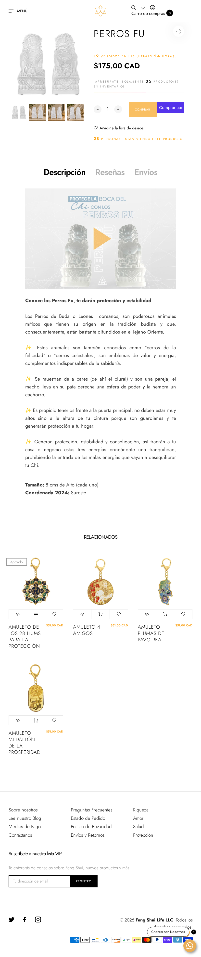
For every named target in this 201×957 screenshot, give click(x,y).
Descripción (65, 172)
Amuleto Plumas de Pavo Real (151, 633)
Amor (138, 818)
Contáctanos (20, 835)
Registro (83, 881)
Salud (138, 826)
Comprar (100, 614)
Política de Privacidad (91, 826)
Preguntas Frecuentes (92, 810)
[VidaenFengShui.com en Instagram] (38, 919)
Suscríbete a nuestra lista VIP (35, 854)
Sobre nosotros (23, 810)
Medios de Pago (25, 826)
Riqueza (141, 810)
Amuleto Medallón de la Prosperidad (24, 743)
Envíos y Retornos (88, 835)
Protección (143, 835)
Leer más (36, 614)
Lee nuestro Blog (25, 818)
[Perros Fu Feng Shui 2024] (100, 238)
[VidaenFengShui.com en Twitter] (11, 919)
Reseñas (110, 172)
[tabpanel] (47, 64)
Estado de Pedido (88, 818)
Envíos (145, 172)
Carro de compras (151, 13)
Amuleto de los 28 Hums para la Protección (25, 636)
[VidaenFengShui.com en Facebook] (25, 919)
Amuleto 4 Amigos (86, 630)
